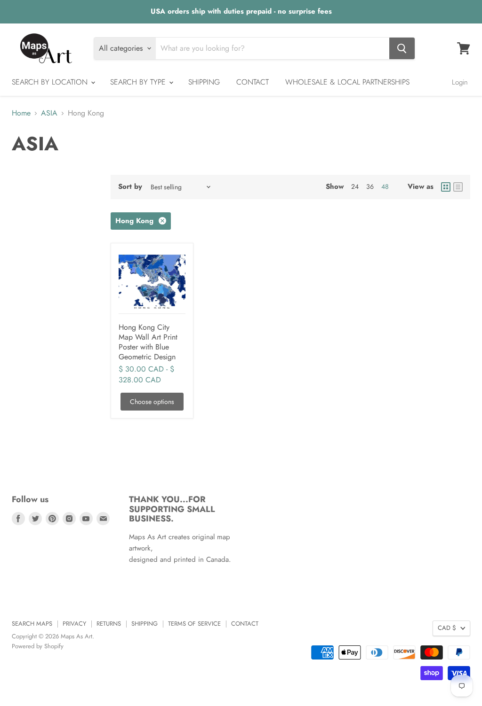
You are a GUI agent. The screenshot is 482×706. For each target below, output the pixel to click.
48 (385, 186)
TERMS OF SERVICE (194, 623)
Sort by (130, 187)
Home (21, 113)
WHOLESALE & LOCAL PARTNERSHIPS (347, 82)
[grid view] (445, 187)
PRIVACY (74, 623)
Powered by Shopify (38, 646)
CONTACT (252, 82)
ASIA (49, 113)
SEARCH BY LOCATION (51, 82)
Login (460, 82)
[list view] (458, 187)
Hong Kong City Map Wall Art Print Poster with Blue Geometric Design (148, 342)
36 (370, 186)
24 (355, 186)
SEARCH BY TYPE (139, 82)
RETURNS (108, 623)
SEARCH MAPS (32, 623)
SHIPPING (204, 82)
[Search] (402, 48)
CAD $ (447, 627)
